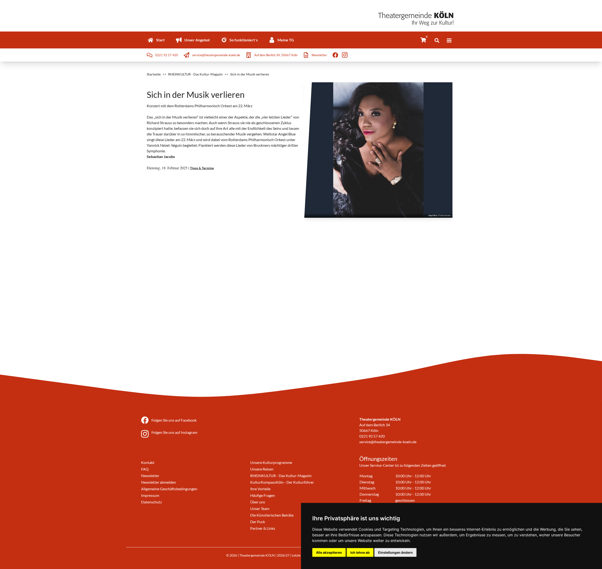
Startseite (154, 74)
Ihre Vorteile (260, 488)
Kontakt (147, 462)
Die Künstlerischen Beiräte (271, 515)
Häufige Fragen (262, 495)
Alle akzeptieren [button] (329, 552)
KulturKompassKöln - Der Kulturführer (282, 482)
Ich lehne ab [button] (360, 552)
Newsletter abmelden (158, 482)
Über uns (257, 502)
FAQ (145, 469)
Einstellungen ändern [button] (395, 552)
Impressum (150, 495)
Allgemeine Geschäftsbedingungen (169, 488)
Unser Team (259, 508)
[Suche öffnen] (437, 40)
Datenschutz (151, 502)
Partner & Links (262, 528)
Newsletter (150, 475)
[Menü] (449, 40)
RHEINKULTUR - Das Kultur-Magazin (195, 74)
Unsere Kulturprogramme (271, 462)
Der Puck (257, 521)
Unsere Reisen (261, 469)
